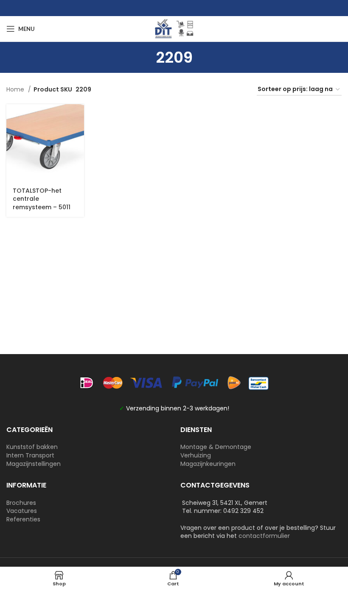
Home (16, 89)
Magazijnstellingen (33, 464)
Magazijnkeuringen (208, 464)
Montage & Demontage (215, 447)
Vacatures (21, 511)
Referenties (23, 519)
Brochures (21, 503)
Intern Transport (30, 455)
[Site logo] (174, 28)
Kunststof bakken (32, 447)
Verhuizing (195, 455)
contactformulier (264, 536)
